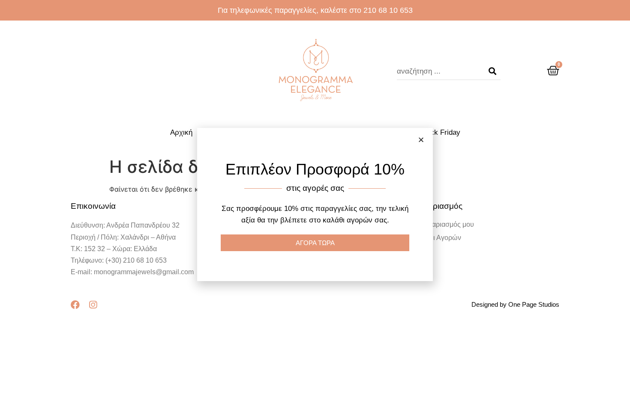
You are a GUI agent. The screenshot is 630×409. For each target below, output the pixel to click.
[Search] (492, 71)
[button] (421, 139)
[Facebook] (75, 304)
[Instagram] (92, 304)
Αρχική (181, 132)
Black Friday (440, 132)
